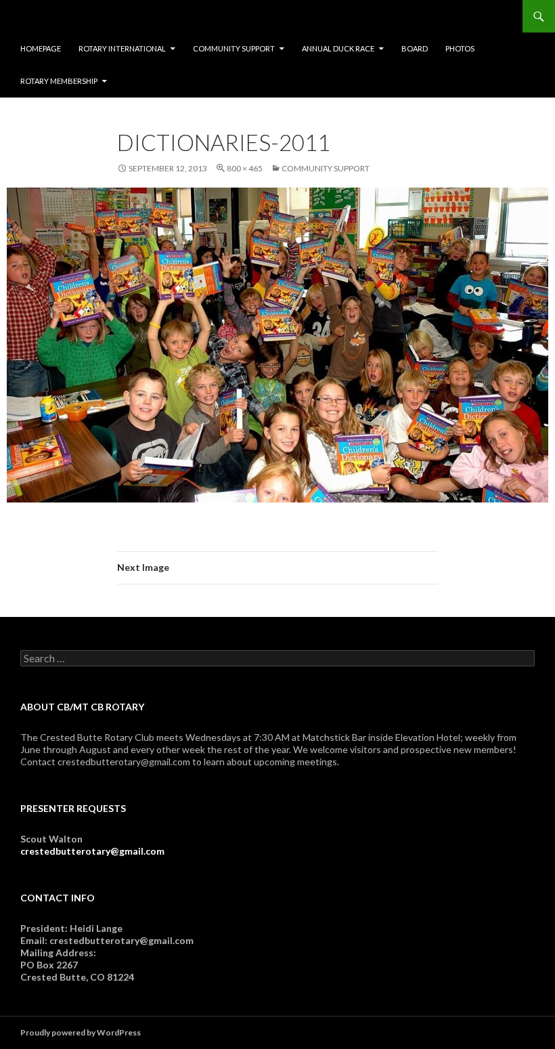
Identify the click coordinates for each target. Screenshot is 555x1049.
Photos (459, 48)
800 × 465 (245, 168)
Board (414, 48)
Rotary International (122, 48)
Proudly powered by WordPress (80, 1032)
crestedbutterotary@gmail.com (92, 851)
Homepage (40, 48)
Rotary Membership (58, 81)
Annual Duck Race (338, 48)
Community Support (234, 48)
